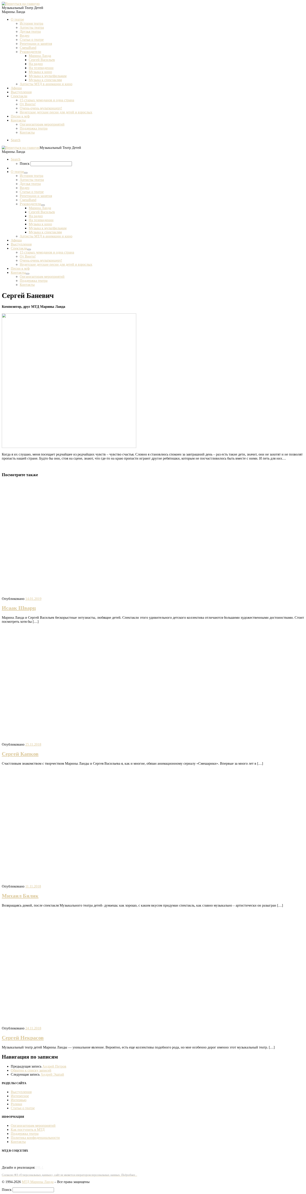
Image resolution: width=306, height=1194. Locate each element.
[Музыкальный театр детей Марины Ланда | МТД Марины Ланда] (21, 4)
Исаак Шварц (19, 608)
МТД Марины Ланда (38, 1182)
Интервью (18, 1100)
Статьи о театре (23, 1108)
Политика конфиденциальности (35, 1138)
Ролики (16, 1104)
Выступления (21, 1092)
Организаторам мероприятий (33, 1125)
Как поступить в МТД (28, 1129)
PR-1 (39, 1167)
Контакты (18, 1142)
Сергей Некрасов (23, 1038)
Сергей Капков (20, 754)
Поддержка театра (25, 1133)
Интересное (20, 1096)
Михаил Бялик (20, 896)
